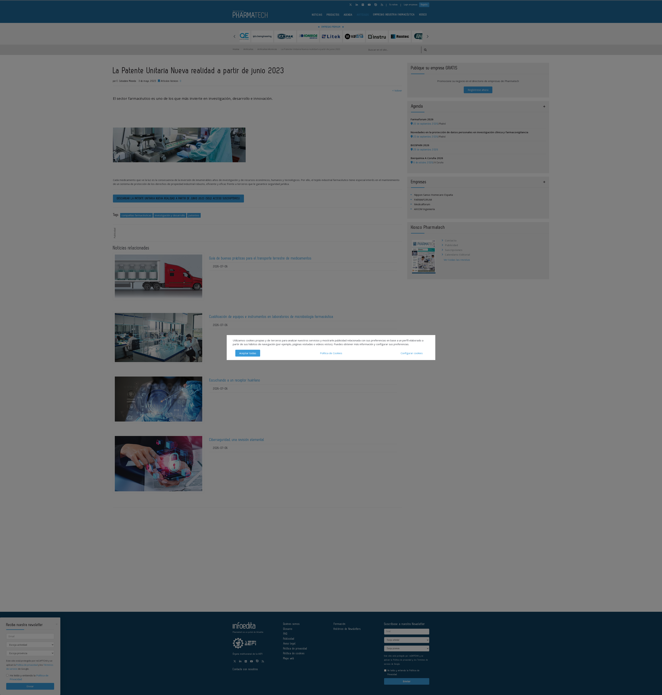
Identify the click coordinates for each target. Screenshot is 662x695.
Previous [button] (234, 36)
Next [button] (427, 36)
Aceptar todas (247, 353)
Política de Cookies (331, 353)
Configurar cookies (412, 353)
